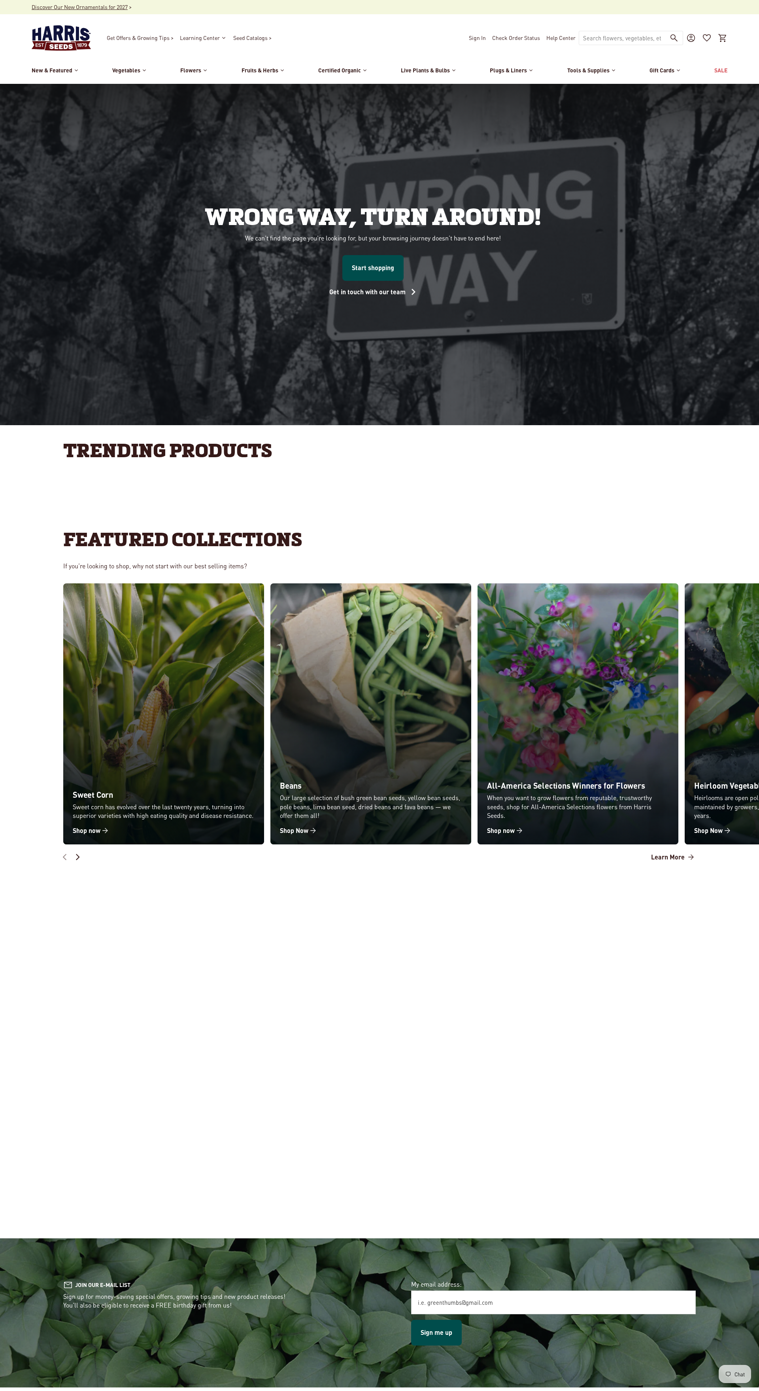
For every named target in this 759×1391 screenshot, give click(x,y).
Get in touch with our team (368, 292)
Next (77, 857)
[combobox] (622, 38)
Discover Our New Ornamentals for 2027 (80, 6)
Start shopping (373, 267)
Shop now (86, 830)
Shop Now (294, 830)
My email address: (436, 1284)
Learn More (668, 857)
